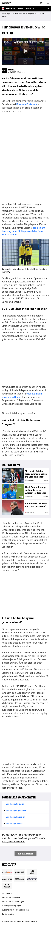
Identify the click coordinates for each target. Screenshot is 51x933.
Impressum (7, 893)
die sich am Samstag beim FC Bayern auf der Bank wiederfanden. (23, 231)
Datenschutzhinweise (11, 897)
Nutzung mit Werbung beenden (15, 910)
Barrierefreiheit (8, 914)
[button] (25, 51)
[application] (25, 51)
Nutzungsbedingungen (11, 905)
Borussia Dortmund (27, 104)
